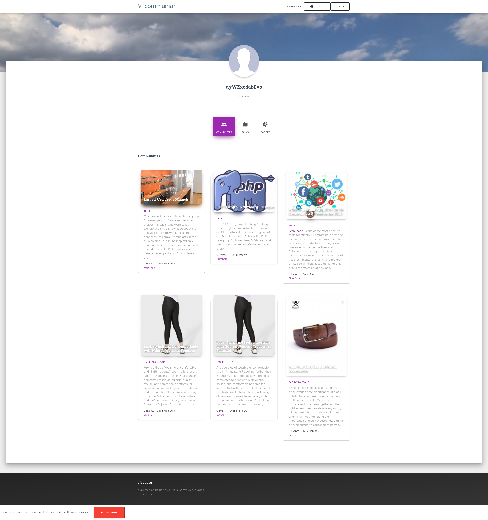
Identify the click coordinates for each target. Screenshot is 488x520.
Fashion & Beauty (154, 362)
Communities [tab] (224, 127)
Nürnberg (222, 259)
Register (317, 6)
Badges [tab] (265, 127)
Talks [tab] (245, 127)
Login (340, 6)
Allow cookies (109, 512)
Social (293, 225)
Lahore (148, 415)
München (149, 268)
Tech (147, 210)
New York (294, 278)
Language (292, 6)
